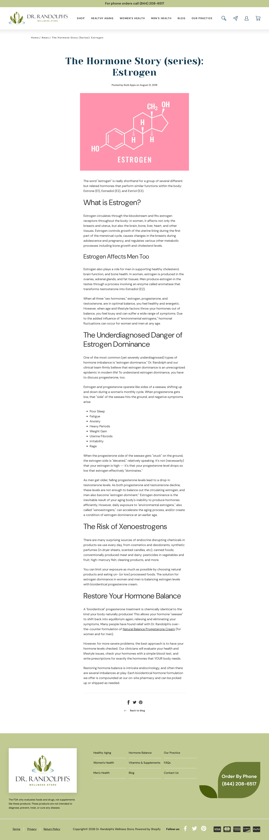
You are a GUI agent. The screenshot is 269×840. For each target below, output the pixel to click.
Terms (16, 829)
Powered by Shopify (148, 829)
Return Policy (52, 829)
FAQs (167, 763)
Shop (81, 18)
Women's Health (132, 18)
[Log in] (246, 18)
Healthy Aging (102, 18)
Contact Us (171, 773)
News (45, 37)
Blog (181, 18)
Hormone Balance (140, 753)
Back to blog (137, 710)
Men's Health (161, 18)
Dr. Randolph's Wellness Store (115, 829)
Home (35, 37)
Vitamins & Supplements (144, 763)
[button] (224, 18)
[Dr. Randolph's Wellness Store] (38, 18)
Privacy (32, 829)
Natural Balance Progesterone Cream (149, 629)
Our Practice (202, 18)
